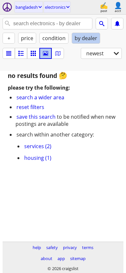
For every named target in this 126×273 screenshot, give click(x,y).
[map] (58, 53)
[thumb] (21, 53)
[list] (9, 53)
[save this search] (117, 23)
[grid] (33, 53)
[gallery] (45, 53)
